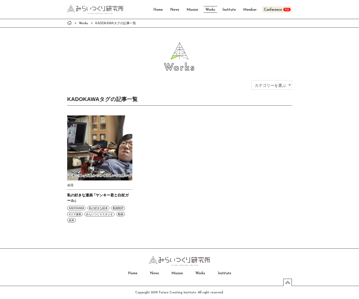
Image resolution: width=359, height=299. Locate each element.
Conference (273, 10)
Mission (192, 10)
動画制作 (118, 208)
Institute (229, 10)
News (174, 10)
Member (250, 10)
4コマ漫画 (75, 214)
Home (158, 10)
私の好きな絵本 (98, 208)
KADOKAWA (76, 208)
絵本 (71, 220)
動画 (120, 214)
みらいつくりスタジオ (99, 214)
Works (210, 10)
